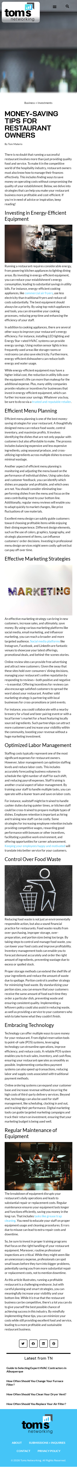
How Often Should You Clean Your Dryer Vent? (36, 1394)
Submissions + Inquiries (47, 1442)
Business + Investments (38, 102)
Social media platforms (45, 641)
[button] (54, 6)
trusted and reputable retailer (51, 402)
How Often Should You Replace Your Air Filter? (36, 1404)
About (17, 1442)
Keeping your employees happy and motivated (35, 846)
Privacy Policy (49, 1451)
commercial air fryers (39, 293)
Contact (23, 1451)
